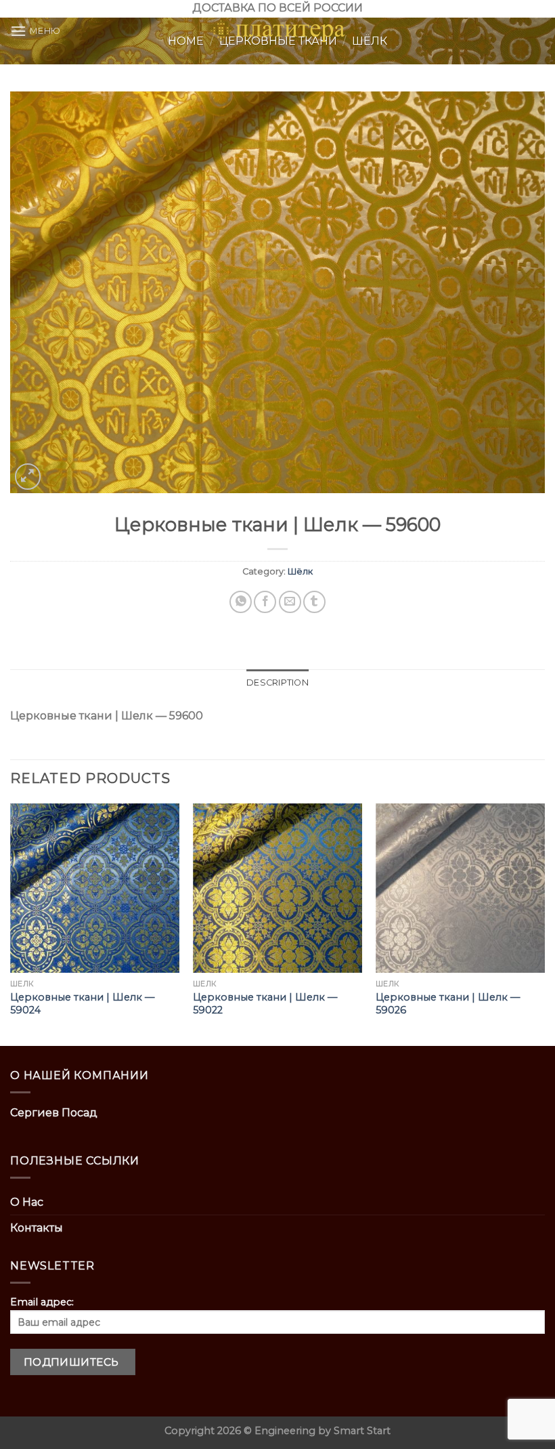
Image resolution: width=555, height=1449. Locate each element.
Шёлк (300, 571)
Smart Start (362, 1431)
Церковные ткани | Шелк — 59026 (448, 1003)
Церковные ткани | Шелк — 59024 (82, 1003)
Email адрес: (42, 1302)
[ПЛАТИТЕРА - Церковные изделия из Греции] (277, 31)
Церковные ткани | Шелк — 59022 (265, 1003)
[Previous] (11, 923)
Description (277, 682)
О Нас (26, 1202)
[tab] (277, 682)
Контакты (36, 1227)
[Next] (544, 923)
